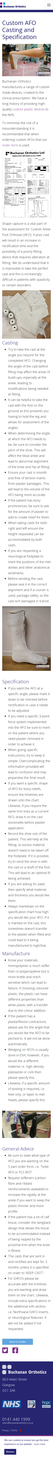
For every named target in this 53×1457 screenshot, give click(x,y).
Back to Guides (17, 1341)
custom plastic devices (29, 109)
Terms (14, 1430)
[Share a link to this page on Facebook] (15, 1351)
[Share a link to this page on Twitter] (5, 1351)
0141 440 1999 (16, 1419)
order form (10, 145)
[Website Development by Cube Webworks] (21, 1430)
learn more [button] (39, 1444)
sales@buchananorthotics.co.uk (17, 1422)
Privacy (5, 1430)
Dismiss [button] (10, 1452)
